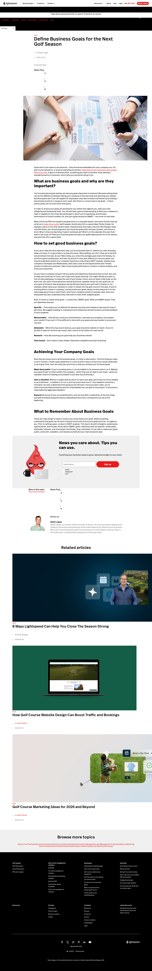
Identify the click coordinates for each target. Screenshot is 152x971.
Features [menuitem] (63, 10)
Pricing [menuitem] (96, 10)
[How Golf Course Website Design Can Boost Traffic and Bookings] (74, 710)
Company (15, 20)
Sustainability (88, 923)
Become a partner (54, 914)
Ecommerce (43, 20)
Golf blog (123, 863)
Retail (23, 20)
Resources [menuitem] (98, 3)
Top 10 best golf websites (128, 883)
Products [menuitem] (40, 3)
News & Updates (45, 846)
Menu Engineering (127, 844)
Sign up (107, 464)
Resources (16, 905)
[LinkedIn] (45, 89)
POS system (16, 863)
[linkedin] (84, 942)
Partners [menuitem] (50, 3)
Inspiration (74, 844)
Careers (86, 917)
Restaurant (32, 20)
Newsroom (87, 908)
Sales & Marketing (83, 846)
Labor (98, 844)
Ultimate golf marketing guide (93, 866)
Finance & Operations (61, 844)
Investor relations (90, 920)
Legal (85, 926)
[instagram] (73, 942)
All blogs (5, 20)
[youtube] (90, 942)
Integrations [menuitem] (86, 10)
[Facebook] (45, 74)
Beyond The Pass (24, 844)
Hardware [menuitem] (74, 10)
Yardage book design (126, 880)
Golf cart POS (52, 881)
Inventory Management (87, 844)
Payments (55, 846)
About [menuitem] (109, 3)
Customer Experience (45, 844)
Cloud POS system (18, 869)
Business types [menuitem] (28, 3)
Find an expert (52, 911)
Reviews (86, 911)
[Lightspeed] (10, 3)
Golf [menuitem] (54, 10)
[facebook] (62, 942)
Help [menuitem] (115, 3)
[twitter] (67, 942)
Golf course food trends (91, 869)
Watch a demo (143, 3)
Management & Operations (110, 844)
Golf (52, 20)
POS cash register (18, 872)
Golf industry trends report (128, 866)
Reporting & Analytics (37, 492)
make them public (51, 224)
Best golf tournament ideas (128, 872)
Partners (51, 905)
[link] (129, 3)
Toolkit (50, 917)
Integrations (52, 908)
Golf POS (51, 868)
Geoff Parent (22, 723)
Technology (108, 846)
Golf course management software (57, 864)
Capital (34, 844)
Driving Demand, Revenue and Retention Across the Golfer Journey (128, 910)
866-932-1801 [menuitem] (129, 3)
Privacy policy (79, 951)
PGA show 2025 (125, 869)
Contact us (87, 914)
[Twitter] (45, 82)
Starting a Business (97, 846)
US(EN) (71, 951)
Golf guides (88, 863)
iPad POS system (17, 866)
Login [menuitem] (121, 3)
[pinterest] (79, 942)
